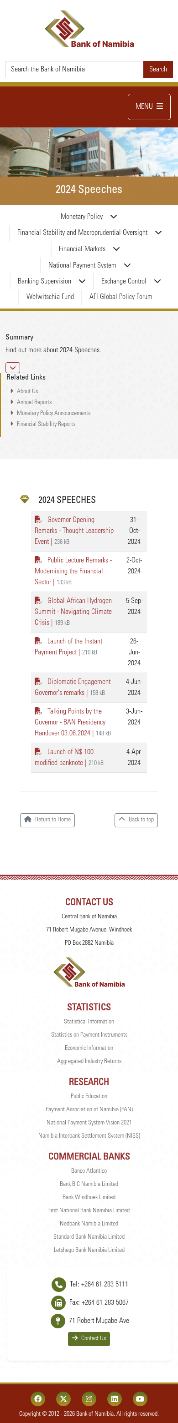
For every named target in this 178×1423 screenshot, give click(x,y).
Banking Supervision (44, 281)
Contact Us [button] (93, 1339)
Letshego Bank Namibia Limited (89, 1250)
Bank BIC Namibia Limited (89, 1184)
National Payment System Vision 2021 (89, 1123)
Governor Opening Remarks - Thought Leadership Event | (74, 531)
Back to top (141, 820)
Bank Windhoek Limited (89, 1198)
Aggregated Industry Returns (89, 1061)
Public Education (89, 1097)
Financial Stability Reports (46, 424)
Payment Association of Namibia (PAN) (89, 1110)
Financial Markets (82, 249)
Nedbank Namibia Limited (89, 1224)
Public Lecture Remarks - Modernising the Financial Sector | (73, 571)
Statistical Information (89, 1022)
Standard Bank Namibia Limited (89, 1237)
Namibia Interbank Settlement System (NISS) (89, 1136)
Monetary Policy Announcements (53, 413)
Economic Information (89, 1048)
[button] (12, 367)
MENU (144, 107)
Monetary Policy (82, 217)
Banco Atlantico (89, 1171)
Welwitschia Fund (50, 297)
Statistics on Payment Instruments (89, 1035)
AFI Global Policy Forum (120, 297)
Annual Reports (34, 403)
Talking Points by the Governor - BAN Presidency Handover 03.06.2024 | (73, 722)
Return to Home (53, 820)
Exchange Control (124, 281)
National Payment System (82, 265)
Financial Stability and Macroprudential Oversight (82, 233)
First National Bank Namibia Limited (89, 1211)
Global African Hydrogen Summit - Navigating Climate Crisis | (73, 612)
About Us (27, 392)
